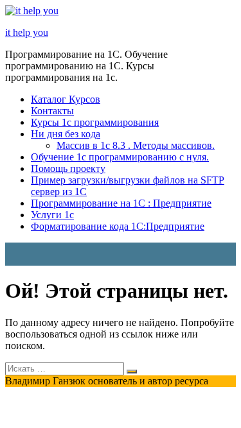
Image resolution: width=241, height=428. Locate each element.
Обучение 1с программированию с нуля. (120, 156)
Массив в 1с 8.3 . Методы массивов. (136, 145)
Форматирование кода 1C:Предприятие (117, 226)
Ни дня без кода (65, 133)
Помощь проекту (68, 168)
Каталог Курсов (65, 99)
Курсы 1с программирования (95, 122)
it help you (26, 32)
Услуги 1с (52, 214)
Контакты (52, 110)
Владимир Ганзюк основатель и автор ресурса (106, 380)
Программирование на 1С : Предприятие (121, 203)
